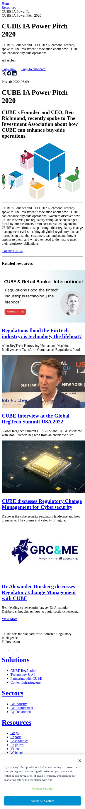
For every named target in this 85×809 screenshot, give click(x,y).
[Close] (80, 760)
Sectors (12, 693)
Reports (15, 737)
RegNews (17, 745)
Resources (9, 7)
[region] (42, 782)
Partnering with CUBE (26, 678)
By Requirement (21, 708)
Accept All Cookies (42, 800)
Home (6, 3)
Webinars (16, 753)
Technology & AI (22, 674)
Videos (15, 749)
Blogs (14, 733)
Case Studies (19, 741)
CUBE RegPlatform (24, 670)
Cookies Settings (42, 788)
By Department (21, 712)
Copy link (24, 69)
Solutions (15, 660)
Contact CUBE (12, 251)
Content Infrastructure (25, 682)
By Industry (18, 704)
